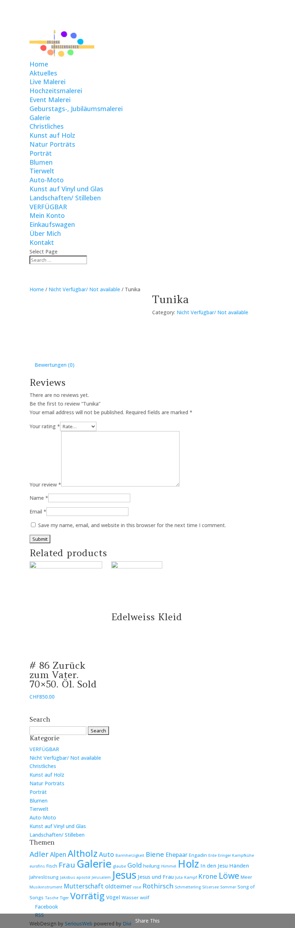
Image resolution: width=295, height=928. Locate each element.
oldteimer (118, 886)
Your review (45, 484)
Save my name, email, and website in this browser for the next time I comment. (132, 525)
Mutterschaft (84, 886)
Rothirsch (157, 886)
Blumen (41, 162)
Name (39, 497)
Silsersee (210, 887)
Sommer (228, 887)
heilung (151, 866)
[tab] (54, 365)
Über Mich (45, 233)
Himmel (168, 866)
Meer (246, 877)
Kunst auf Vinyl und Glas (66, 188)
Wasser (130, 897)
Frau (67, 865)
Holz (188, 863)
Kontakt (42, 242)
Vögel (113, 897)
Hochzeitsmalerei (56, 90)
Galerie (40, 117)
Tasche (51, 897)
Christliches (47, 126)
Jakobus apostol (75, 877)
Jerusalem (101, 877)
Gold (134, 865)
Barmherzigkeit (129, 855)
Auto (106, 854)
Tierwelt (42, 170)
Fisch (51, 866)
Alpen (58, 854)
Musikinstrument (46, 887)
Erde (212, 855)
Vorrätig (87, 896)
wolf (144, 897)
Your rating (45, 426)
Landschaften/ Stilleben (65, 197)
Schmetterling (188, 887)
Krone (207, 876)
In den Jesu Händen (224, 865)
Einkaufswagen (52, 224)
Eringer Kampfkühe (236, 855)
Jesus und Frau (156, 876)
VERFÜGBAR (48, 206)
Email (38, 511)
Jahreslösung (44, 877)
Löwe (229, 875)
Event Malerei (50, 99)
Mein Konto (47, 215)
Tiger (64, 897)
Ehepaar (176, 855)
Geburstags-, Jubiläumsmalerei (76, 108)
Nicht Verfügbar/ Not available (84, 289)
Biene (155, 854)
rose (137, 887)
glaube (119, 866)
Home (39, 64)
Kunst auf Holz (52, 135)
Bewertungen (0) (54, 364)
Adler (39, 854)
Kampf (190, 877)
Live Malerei (47, 81)
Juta (179, 877)
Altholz (82, 853)
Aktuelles (43, 73)
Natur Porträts (52, 144)
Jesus (124, 875)
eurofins (37, 866)
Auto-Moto (47, 179)
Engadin (198, 855)
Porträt (41, 153)
